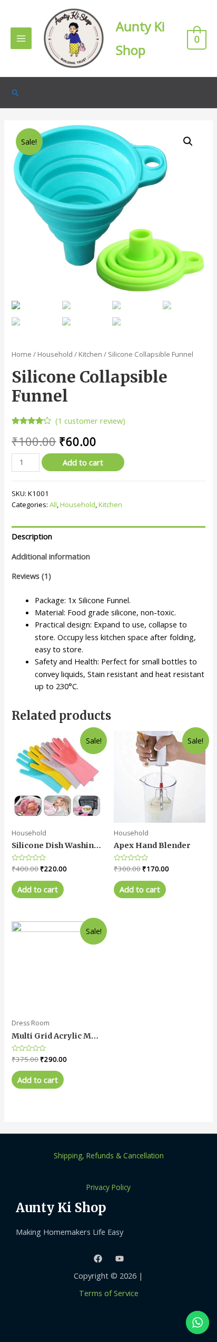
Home (22, 354)
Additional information (51, 556)
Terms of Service (109, 1293)
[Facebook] (98, 1258)
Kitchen (90, 354)
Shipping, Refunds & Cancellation (109, 1155)
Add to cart (83, 462)
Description (32, 536)
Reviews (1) (31, 575)
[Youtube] (119, 1258)
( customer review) (90, 420)
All (53, 504)
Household (55, 354)
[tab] (108, 536)
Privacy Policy (108, 1187)
